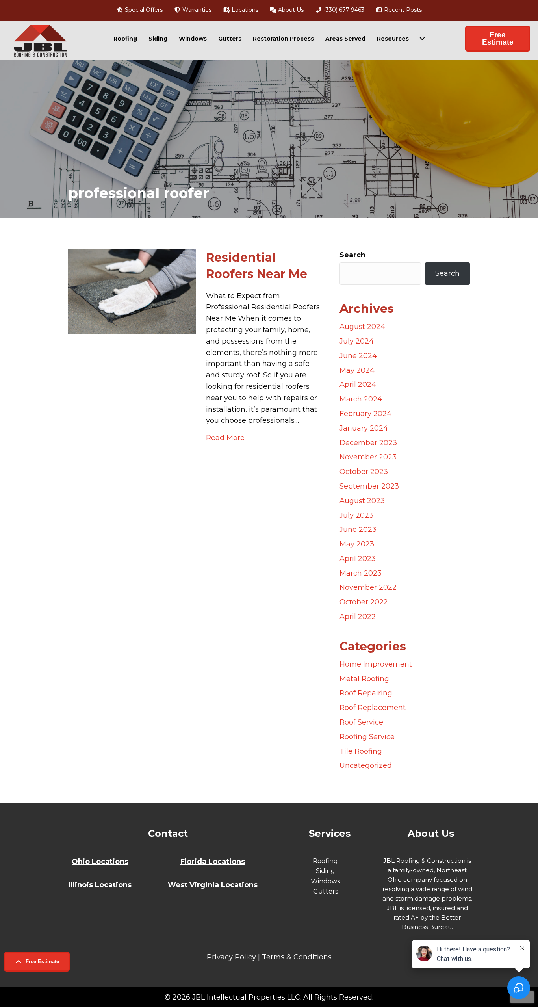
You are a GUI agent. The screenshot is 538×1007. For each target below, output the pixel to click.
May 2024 (357, 370)
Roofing (125, 38)
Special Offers (143, 10)
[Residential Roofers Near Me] (132, 291)
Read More (225, 437)
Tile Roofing (360, 751)
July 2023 (356, 515)
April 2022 (357, 616)
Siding (157, 38)
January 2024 (363, 428)
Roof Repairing (365, 693)
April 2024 (357, 384)
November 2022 (368, 587)
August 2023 (362, 500)
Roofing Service (367, 736)
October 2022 (363, 602)
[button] (37, 962)
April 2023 (357, 558)
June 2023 (358, 529)
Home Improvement (375, 664)
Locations (244, 10)
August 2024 (362, 326)
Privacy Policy (231, 957)
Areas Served (345, 38)
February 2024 (365, 413)
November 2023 (368, 457)
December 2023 (368, 442)
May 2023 (356, 544)
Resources (393, 38)
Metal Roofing (364, 678)
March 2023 (360, 573)
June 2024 (358, 355)
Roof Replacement (372, 707)
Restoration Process (283, 38)
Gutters (229, 38)
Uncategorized (365, 765)
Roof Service (361, 722)
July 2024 (356, 341)
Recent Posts (402, 10)
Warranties (196, 10)
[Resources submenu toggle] (422, 38)
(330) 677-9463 (343, 10)
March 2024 (360, 399)
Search (352, 255)
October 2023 (363, 471)
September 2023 (369, 486)
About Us (290, 10)
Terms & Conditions (297, 957)
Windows (193, 38)
